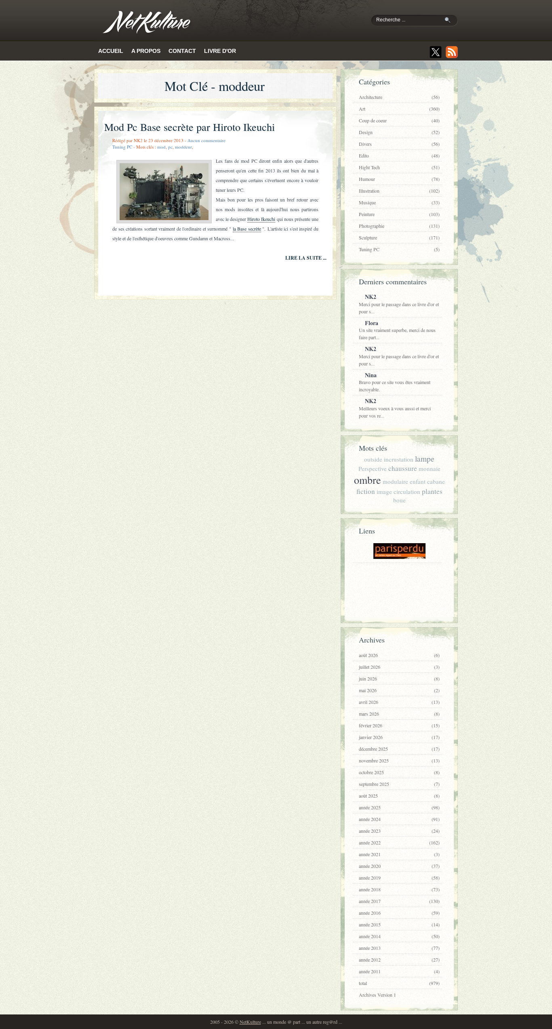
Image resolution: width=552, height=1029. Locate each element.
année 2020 (399, 866)
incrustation (398, 459)
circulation (407, 491)
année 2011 (399, 971)
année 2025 (399, 807)
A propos (145, 51)
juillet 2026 (399, 667)
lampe (424, 459)
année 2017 (399, 901)
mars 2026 (399, 713)
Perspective (372, 468)
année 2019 (399, 877)
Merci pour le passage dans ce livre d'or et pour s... (399, 303)
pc (170, 147)
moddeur (183, 147)
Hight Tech (399, 167)
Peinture (399, 214)
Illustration (399, 190)
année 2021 (399, 854)
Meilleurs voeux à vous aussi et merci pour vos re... (395, 408)
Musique (399, 202)
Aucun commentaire (206, 140)
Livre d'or (220, 51)
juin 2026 (399, 678)
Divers (399, 144)
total (399, 983)
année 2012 (399, 959)
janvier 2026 (399, 737)
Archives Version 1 (377, 994)
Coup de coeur (399, 120)
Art (399, 108)
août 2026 (399, 655)
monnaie (429, 468)
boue (399, 500)
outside (373, 459)
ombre (367, 480)
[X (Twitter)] (436, 52)
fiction (365, 491)
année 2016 (399, 912)
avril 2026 (399, 702)
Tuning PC (122, 147)
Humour (399, 179)
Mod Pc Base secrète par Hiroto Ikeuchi (189, 127)
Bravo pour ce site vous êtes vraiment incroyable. (394, 382)
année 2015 (399, 924)
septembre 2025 (399, 784)
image (384, 491)
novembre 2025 (399, 760)
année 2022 (399, 842)
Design (399, 132)
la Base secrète (247, 228)
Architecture (399, 97)
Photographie (399, 226)
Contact (182, 51)
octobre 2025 (399, 772)
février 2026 (399, 725)
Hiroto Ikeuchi (261, 219)
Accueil (110, 51)
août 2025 (399, 795)
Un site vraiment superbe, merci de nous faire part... (397, 330)
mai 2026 (399, 690)
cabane (436, 481)
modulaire (395, 481)
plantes (432, 491)
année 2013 (399, 948)
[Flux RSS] (452, 52)
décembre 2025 (399, 749)
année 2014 (399, 936)
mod (161, 147)
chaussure (402, 468)
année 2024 (399, 819)
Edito (399, 155)
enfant (418, 481)
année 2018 (399, 889)
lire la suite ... (306, 257)
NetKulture (250, 1021)
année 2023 (399, 830)
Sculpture (399, 237)
